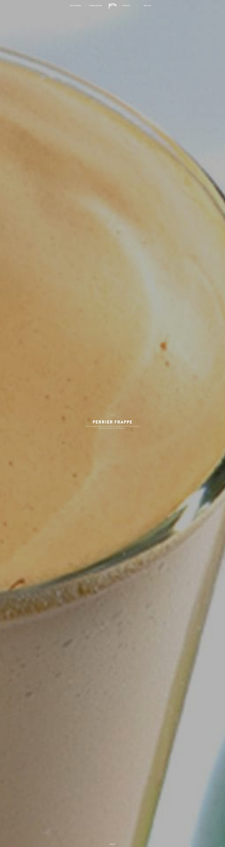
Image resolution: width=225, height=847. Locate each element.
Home (112, 6)
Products (126, 6)
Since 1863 (147, 6)
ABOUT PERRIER (75, 6)
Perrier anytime (95, 6)
